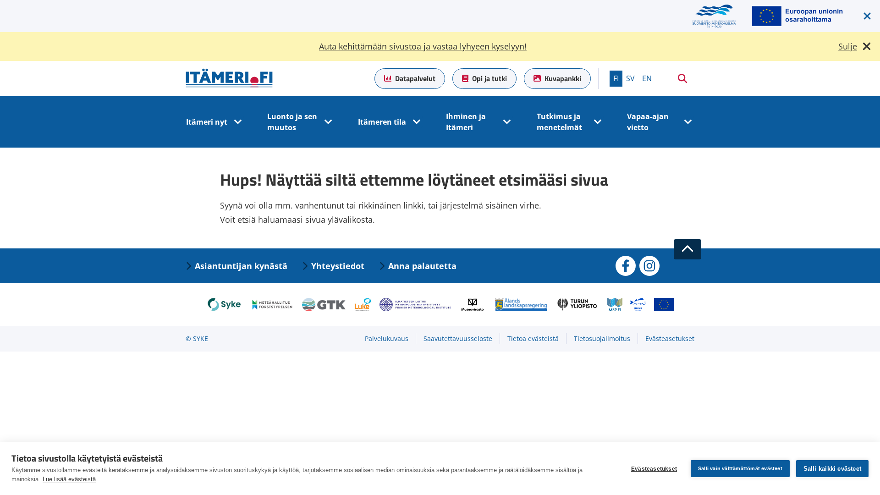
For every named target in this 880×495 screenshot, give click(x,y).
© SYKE (197, 338)
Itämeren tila (382, 122)
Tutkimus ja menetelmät (559, 121)
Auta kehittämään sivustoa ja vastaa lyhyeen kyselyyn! (423, 46)
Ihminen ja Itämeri (466, 121)
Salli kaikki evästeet (832, 468)
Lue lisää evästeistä (69, 479)
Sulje (847, 46)
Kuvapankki (562, 78)
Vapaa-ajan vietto (648, 121)
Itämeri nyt (206, 122)
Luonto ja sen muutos (292, 121)
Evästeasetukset (654, 469)
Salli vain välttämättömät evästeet (740, 468)
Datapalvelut (415, 78)
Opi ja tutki (489, 78)
